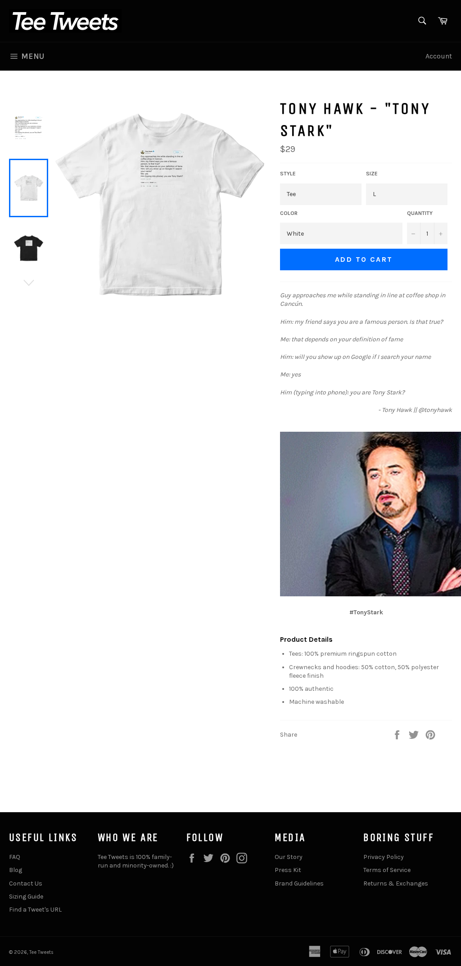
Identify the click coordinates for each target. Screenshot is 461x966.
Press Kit (288, 870)
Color (289, 213)
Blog (15, 870)
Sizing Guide (26, 896)
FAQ (14, 857)
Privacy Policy (383, 857)
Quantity (420, 213)
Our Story (289, 857)
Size (372, 173)
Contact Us (25, 883)
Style (288, 173)
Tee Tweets (41, 952)
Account (438, 56)
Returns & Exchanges (395, 883)
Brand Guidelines (299, 883)
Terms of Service (387, 870)
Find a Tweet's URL (35, 909)
